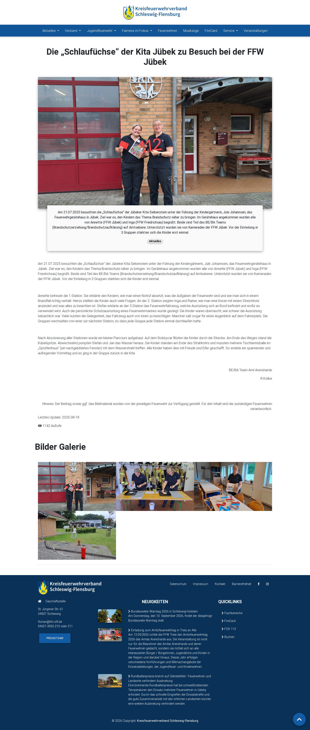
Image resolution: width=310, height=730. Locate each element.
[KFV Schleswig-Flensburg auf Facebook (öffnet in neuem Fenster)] (259, 584)
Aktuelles (49, 30)
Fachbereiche (233, 613)
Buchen (229, 637)
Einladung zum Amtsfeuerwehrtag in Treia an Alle (163, 630)
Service (229, 30)
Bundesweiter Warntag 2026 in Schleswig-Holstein (164, 611)
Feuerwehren (167, 30)
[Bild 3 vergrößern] (233, 486)
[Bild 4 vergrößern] (77, 535)
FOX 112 (230, 629)
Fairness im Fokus (135, 30)
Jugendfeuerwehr (100, 30)
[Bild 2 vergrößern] (155, 486)
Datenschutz (178, 584)
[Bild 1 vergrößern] (77, 486)
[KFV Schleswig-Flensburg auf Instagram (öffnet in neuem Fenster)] (267, 584)
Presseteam (54, 638)
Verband (71, 30)
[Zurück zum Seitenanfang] (299, 719)
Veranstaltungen (256, 30)
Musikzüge (191, 30)
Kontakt (220, 584)
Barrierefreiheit (241, 584)
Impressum (200, 584)
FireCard (211, 30)
